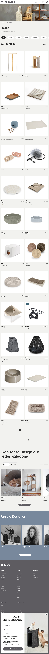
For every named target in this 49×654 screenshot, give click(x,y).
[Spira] (12, 156)
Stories (34, 575)
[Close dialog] (46, 614)
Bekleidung (3, 590)
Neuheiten (3, 575)
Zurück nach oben (23, 439)
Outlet (2, 595)
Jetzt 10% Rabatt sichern (13, 648)
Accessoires (3, 592)
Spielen (43, 37)
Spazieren (3, 579)
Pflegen (2, 588)
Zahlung (2, 610)
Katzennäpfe (34, 37)
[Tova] (36, 125)
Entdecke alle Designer (25, 554)
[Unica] (36, 187)
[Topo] (36, 156)
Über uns (19, 605)
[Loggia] (12, 313)
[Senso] (12, 407)
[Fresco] (12, 376)
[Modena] (36, 313)
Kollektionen (35, 577)
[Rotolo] (12, 125)
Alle (3, 37)
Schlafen (10, 37)
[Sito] (12, 93)
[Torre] (36, 62)
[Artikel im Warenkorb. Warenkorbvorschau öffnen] (47, 2)
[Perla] (36, 344)
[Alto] (12, 62)
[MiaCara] (10, 2)
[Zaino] (12, 344)
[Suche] (40, 2)
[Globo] (36, 250)
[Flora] (36, 93)
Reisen (2, 586)
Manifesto (19, 607)
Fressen (2, 581)
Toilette (18, 588)
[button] (2, 1)
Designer (35, 573)
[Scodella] (36, 219)
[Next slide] (46, 464)
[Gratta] (36, 282)
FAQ (2, 605)
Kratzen (26, 37)
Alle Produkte (3, 573)
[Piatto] (12, 282)
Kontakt (2, 607)
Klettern (18, 37)
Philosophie (19, 610)
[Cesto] (12, 219)
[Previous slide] (41, 464)
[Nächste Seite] (29, 430)
